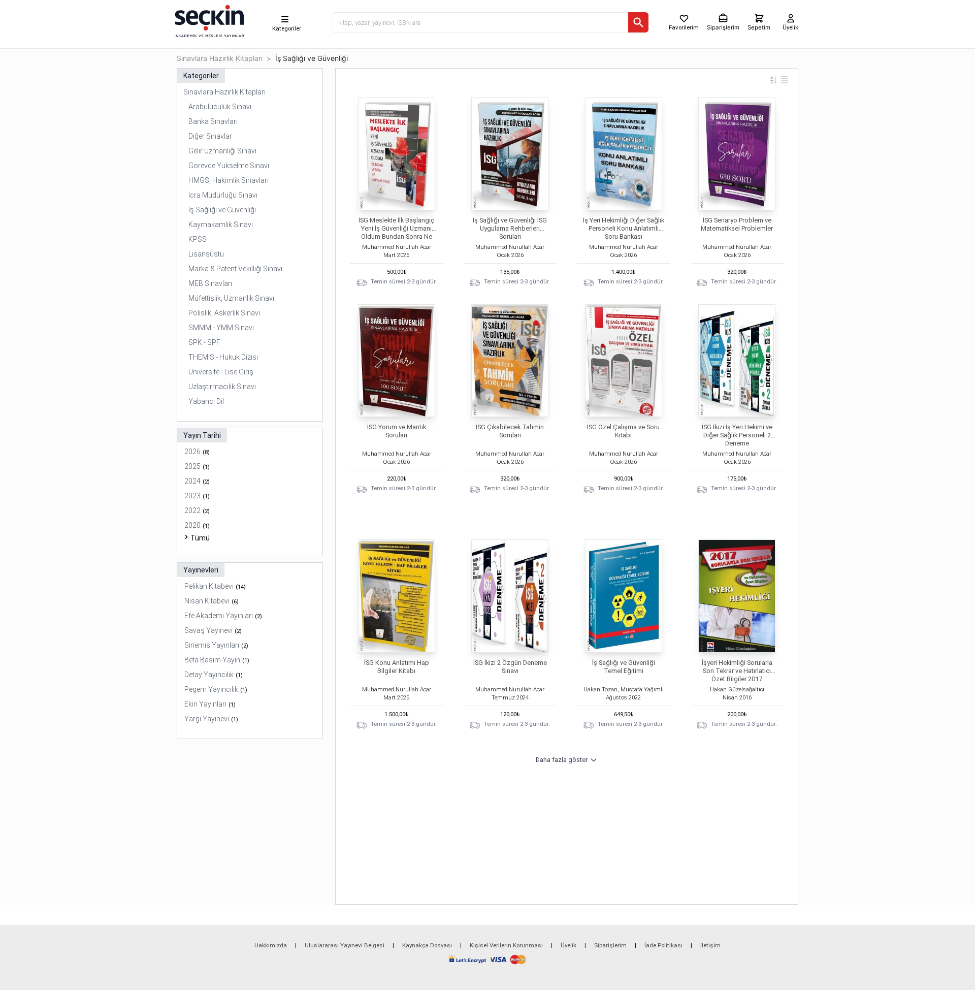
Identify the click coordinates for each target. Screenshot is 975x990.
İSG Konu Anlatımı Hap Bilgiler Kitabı (396, 667)
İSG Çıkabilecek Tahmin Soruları (510, 431)
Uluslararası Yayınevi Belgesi (344, 945)
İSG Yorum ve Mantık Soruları (396, 431)
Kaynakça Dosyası (427, 945)
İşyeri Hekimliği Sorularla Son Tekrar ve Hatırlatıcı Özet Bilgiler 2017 (737, 671)
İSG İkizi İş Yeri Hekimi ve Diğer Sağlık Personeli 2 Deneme (737, 435)
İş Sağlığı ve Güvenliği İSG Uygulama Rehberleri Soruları (510, 228)
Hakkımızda (270, 945)
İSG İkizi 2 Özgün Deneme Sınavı (510, 667)
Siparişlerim (610, 945)
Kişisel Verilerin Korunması (506, 945)
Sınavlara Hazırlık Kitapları (220, 58)
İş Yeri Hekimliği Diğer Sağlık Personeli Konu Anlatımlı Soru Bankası (623, 228)
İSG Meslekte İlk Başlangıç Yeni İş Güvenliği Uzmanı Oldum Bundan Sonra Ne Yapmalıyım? (396, 232)
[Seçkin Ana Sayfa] (208, 20)
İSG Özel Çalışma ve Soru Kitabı (623, 431)
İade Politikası (663, 945)
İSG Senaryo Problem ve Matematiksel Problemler (737, 224)
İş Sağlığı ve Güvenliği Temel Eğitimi (623, 667)
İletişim (710, 945)
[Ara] (638, 22)
